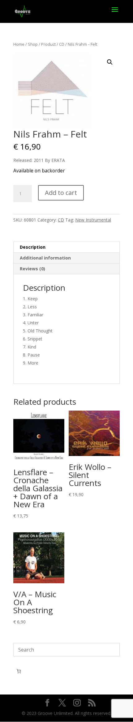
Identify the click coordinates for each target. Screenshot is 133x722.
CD (61, 44)
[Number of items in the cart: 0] (18, 671)
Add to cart (61, 192)
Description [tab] (32, 247)
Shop (33, 44)
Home (18, 44)
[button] (109, 62)
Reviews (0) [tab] (32, 269)
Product (48, 44)
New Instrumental (93, 220)
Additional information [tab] (45, 258)
